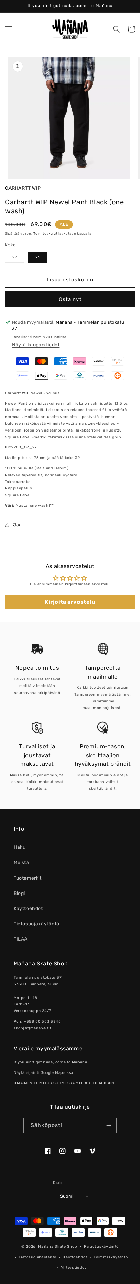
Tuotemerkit (28, 878)
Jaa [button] (17, 525)
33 (37, 257)
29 (18, 259)
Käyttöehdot (28, 908)
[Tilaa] (108, 1125)
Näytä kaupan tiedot (35, 345)
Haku (19, 847)
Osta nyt (70, 299)
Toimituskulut (45, 234)
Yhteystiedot (73, 1267)
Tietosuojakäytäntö (36, 924)
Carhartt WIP (23, 188)
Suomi (67, 1196)
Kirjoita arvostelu (70, 602)
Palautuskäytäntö (101, 1246)
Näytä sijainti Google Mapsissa (43, 1072)
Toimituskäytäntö (111, 1257)
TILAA (21, 939)
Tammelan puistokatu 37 (38, 977)
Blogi (19, 893)
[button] (8, 29)
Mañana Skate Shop (57, 1246)
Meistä (21, 862)
